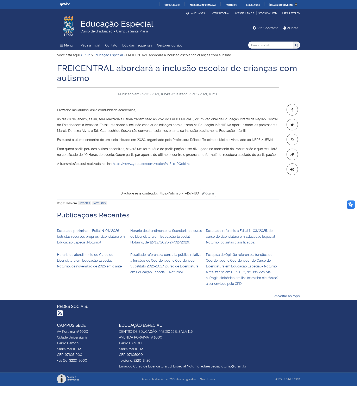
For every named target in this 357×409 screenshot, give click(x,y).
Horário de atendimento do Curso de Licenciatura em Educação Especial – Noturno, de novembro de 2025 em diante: (89, 260)
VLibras (292, 27)
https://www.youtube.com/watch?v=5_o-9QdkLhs (151, 163)
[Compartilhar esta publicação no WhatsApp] (292, 139)
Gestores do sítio (169, 45)
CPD (297, 379)
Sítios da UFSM (267, 13)
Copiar (210, 193)
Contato (111, 45)
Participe (231, 4)
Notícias (84, 203)
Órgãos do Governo (281, 4)
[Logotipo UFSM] (69, 25)
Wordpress (207, 379)
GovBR (65, 4)
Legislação (253, 4)
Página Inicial (90, 45)
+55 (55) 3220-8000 (72, 360)
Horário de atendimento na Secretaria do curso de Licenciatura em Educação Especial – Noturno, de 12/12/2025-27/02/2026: (166, 236)
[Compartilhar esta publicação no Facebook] (292, 110)
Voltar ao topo (288, 295)
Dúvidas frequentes (137, 45)
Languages (197, 13)
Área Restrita (291, 13)
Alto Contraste (267, 27)
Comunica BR (172, 4)
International (220, 13)
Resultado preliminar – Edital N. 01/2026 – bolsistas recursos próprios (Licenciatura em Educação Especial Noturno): (91, 236)
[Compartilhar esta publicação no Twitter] (292, 124)
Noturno (99, 203)
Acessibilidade (244, 13)
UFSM (286, 379)
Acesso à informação (203, 4)
